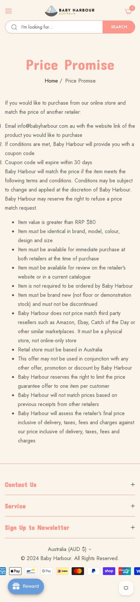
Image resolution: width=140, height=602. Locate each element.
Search (119, 27)
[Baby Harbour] (70, 11)
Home (51, 81)
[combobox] (70, 26)
